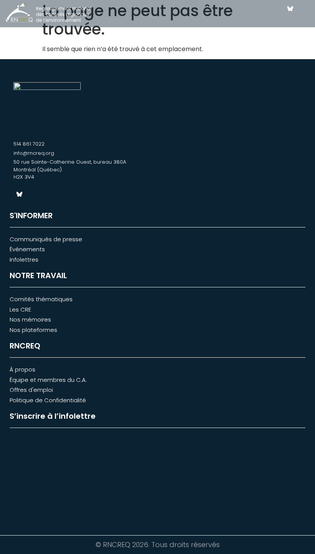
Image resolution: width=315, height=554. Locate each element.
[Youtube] (303, 20)
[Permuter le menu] (269, 14)
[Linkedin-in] (303, 9)
